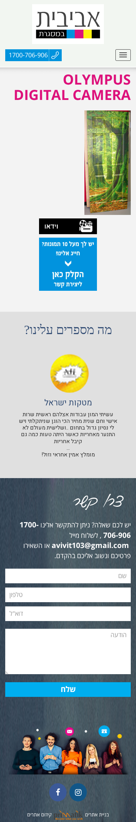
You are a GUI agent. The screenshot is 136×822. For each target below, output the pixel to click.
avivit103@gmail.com (90, 545)
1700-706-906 (28, 55)
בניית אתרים (97, 815)
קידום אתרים (39, 815)
